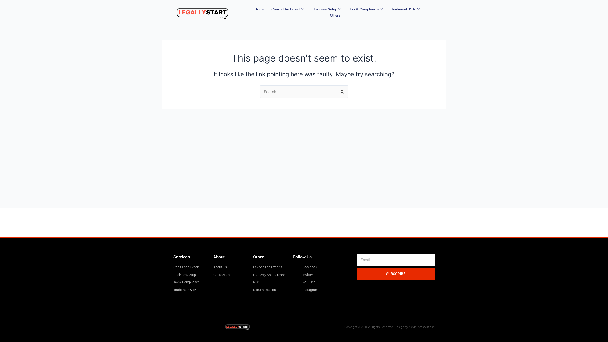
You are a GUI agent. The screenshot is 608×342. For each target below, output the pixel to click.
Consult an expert (285, 9)
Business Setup (325, 9)
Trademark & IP (403, 9)
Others (335, 15)
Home (259, 9)
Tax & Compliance (364, 9)
